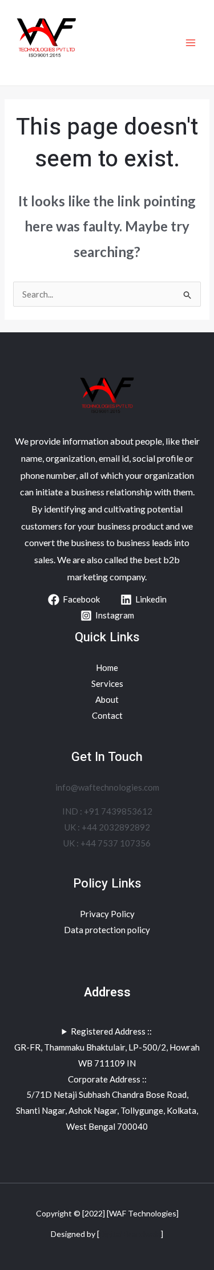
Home (107, 667)
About (107, 699)
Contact (107, 715)
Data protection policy (107, 930)
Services (107, 683)
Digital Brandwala (130, 1234)
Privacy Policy (107, 914)
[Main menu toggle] (191, 43)
